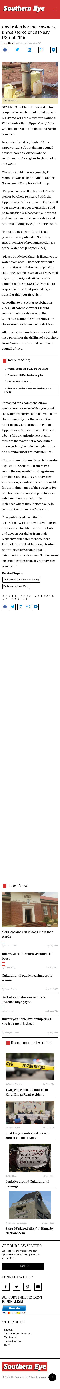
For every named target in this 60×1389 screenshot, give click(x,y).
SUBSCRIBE (23, 1266)
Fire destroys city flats (18, 382)
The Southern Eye (12, 1341)
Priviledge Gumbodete (17, 1223)
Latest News (17, 885)
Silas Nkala (22, 43)
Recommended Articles (31, 1042)
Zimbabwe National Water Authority (21, 580)
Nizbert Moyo (10, 968)
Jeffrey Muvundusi (12, 1033)
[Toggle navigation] (54, 9)
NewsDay (8, 1330)
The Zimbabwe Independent (17, 1333)
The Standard (10, 1337)
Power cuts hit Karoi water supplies (25, 375)
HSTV (7, 1345)
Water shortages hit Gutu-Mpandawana (27, 369)
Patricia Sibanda (15, 1084)
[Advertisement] (30, 751)
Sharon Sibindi (10, 946)
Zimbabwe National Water (16, 586)
